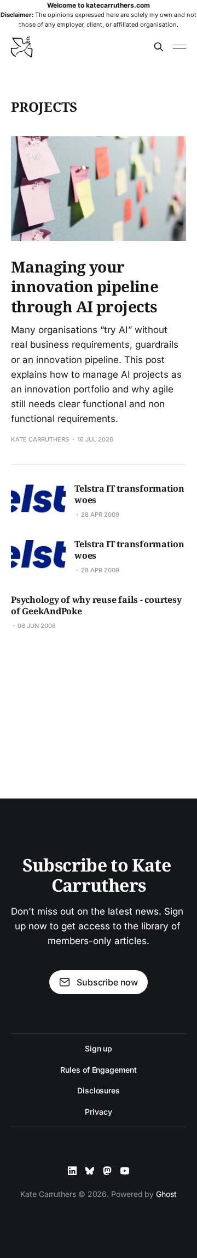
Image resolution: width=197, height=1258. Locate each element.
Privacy (98, 1111)
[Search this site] (158, 47)
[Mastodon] (107, 1170)
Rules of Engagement (98, 1069)
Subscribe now (107, 982)
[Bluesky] (89, 1170)
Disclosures (98, 1090)
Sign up (98, 1048)
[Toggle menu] (179, 47)
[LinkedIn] (72, 1170)
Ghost (166, 1194)
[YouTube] (124, 1170)
